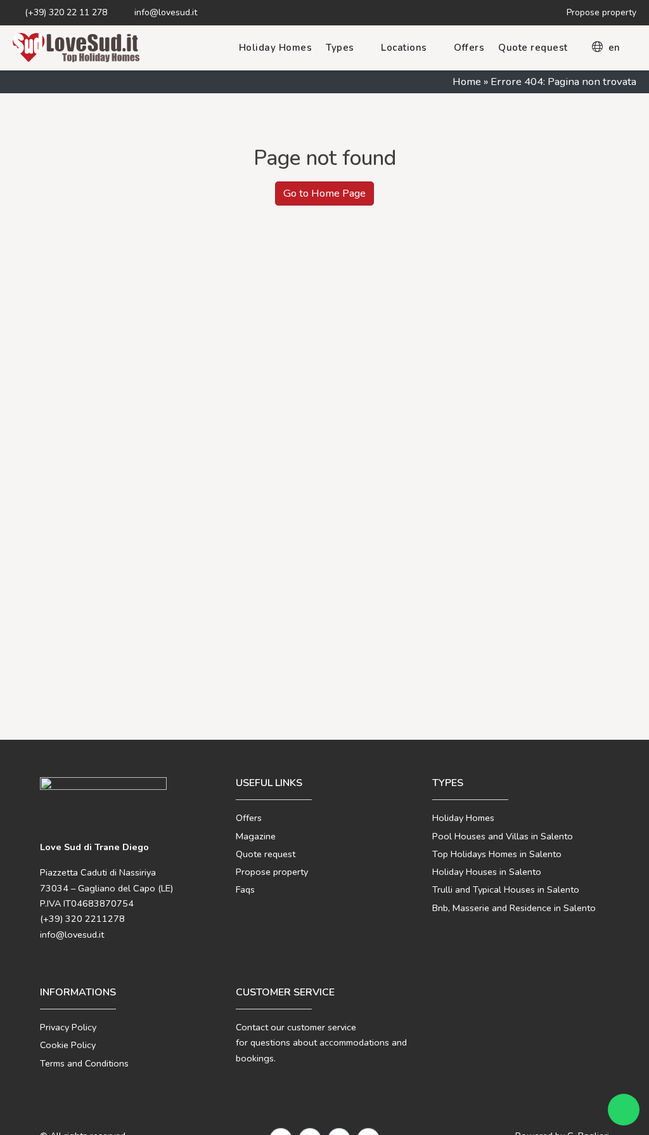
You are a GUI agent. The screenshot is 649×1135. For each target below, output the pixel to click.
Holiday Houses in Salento (486, 871)
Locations (404, 47)
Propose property (272, 871)
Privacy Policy (68, 1027)
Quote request (533, 47)
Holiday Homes (275, 47)
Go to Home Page (324, 193)
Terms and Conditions (84, 1063)
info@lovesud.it (164, 12)
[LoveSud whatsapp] (623, 1109)
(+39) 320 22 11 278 (64, 12)
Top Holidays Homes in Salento (497, 854)
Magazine (256, 836)
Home (467, 81)
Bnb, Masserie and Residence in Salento (514, 908)
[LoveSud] (76, 47)
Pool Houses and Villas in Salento (502, 836)
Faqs (245, 889)
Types (340, 47)
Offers (469, 47)
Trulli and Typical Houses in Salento (505, 889)
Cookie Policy (68, 1045)
